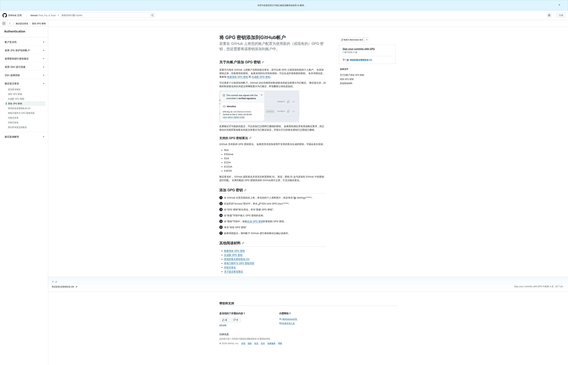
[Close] (559, 5)
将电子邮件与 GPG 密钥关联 (239, 263)
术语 (243, 343)
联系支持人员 (288, 323)
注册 (561, 15)
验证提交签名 (22, 23)
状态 (256, 343)
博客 (280, 343)
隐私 (250, 343)
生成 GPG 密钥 (255, 221)
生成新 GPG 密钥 (261, 76)
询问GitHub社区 (289, 319)
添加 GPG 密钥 (39, 23)
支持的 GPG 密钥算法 (233, 138)
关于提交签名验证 (233, 271)
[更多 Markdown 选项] (366, 39)
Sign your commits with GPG (359, 48)
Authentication (14, 31)
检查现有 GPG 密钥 (237, 76)
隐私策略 (222, 325)
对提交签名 (230, 267)
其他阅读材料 (230, 243)
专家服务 (271, 343)
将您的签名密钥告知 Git (361, 60)
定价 (263, 343)
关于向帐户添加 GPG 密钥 (240, 62)
